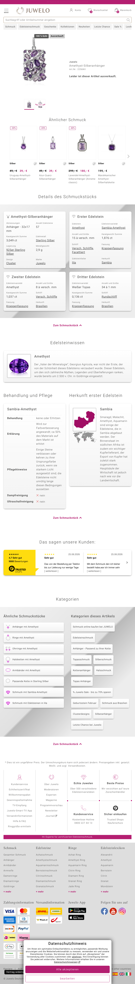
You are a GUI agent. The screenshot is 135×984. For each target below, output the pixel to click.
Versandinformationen (19, 816)
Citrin (104, 876)
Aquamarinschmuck (47, 865)
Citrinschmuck (44, 876)
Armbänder (10, 865)
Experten (51, 795)
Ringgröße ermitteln (19, 826)
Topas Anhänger (82, 681)
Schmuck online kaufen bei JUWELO (93, 627)
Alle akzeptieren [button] (67, 970)
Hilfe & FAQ (19, 821)
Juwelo (41, 263)
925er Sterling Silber (15, 252)
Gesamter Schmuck (15, 855)
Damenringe (10, 876)
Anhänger (9, 860)
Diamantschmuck (46, 881)
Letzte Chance (102, 26)
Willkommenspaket (19, 795)
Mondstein (107, 886)
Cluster (11, 263)
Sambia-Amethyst (114, 228)
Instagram (122, 911)
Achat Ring (74, 855)
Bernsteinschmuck (46, 870)
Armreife (9, 870)
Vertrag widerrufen (16, 972)
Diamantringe (11, 881)
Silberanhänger (103, 714)
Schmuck (10, 26)
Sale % (118, 26)
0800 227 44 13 (83, 823)
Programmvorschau (51, 805)
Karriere (8, 969)
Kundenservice (19, 784)
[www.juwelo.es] (115, 974)
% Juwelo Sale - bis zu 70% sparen (92, 692)
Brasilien (42, 306)
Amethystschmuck (46, 860)
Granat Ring (75, 881)
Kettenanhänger (82, 670)
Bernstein (106, 870)
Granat (105, 881)
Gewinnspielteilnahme (19, 800)
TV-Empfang (19, 805)
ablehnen (77, 957)
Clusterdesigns (81, 714)
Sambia (107, 263)
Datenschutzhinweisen (66, 962)
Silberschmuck (103, 659)
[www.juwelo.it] (128, 974)
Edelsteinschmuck (30, 26)
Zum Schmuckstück (65, 325)
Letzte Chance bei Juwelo (87, 725)
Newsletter (51, 810)
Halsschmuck (103, 670)
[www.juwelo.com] (121, 974)
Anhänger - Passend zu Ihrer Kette (92, 648)
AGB (20, 969)
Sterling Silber (45, 240)
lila (74, 263)
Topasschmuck (81, 659)
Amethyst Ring (76, 860)
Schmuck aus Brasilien (114, 703)
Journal (50, 816)
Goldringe (9, 886)
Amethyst (78, 228)
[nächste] (128, 156)
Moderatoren (51, 789)
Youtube (113, 911)
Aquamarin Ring (77, 865)
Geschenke (50, 26)
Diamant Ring (76, 876)
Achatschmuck (44, 855)
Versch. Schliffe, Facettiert (83, 250)
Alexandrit (106, 855)
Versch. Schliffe (46, 297)
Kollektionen (67, 26)
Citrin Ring (74, 870)
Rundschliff (109, 297)
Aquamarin (107, 865)
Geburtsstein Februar (85, 703)
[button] (6, 10)
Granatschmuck (45, 886)
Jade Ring (74, 886)
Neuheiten (84, 26)
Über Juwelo (51, 784)
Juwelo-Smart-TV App (19, 810)
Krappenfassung (113, 248)
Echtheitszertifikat (19, 789)
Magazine (51, 800)
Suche (128, 20)
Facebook (104, 911)
